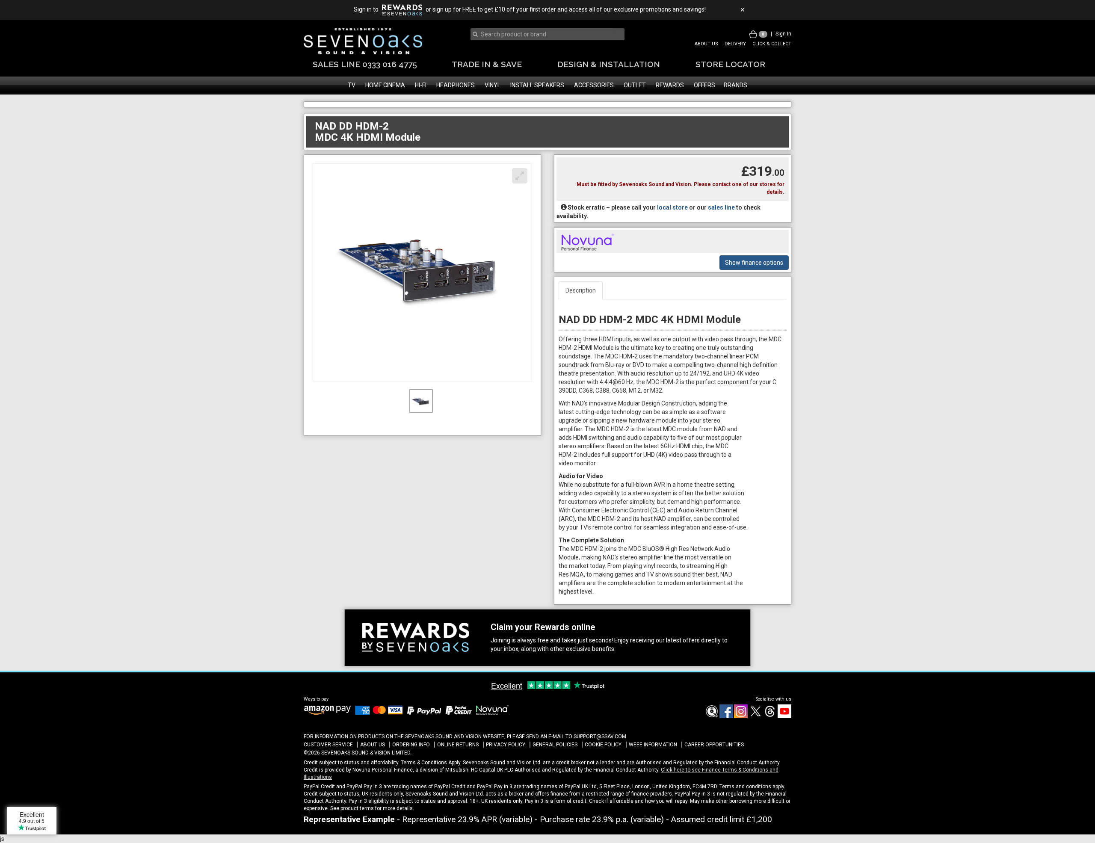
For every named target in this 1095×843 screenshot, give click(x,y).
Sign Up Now (548, 465)
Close (547, 486)
